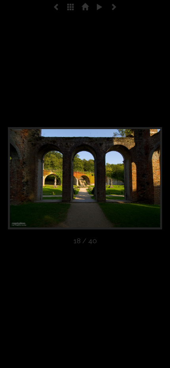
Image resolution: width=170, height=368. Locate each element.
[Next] (131, 178)
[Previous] (39, 178)
